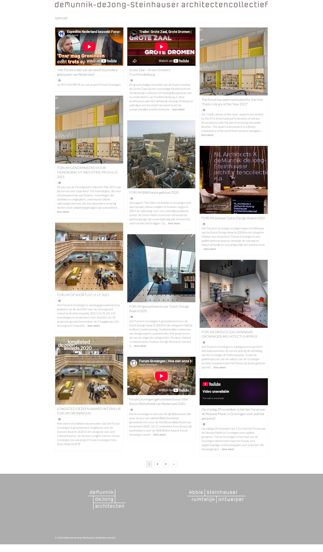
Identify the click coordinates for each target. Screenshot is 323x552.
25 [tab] (242, 88)
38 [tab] (249, 93)
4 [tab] (216, 83)
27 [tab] (251, 88)
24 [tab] (238, 88)
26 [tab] (247, 88)
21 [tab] (225, 88)
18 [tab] (211, 88)
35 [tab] (236, 93)
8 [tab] (234, 83)
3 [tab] (211, 83)
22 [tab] (229, 88)
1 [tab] (202, 83)
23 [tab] (234, 88)
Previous (204, 61)
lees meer (179, 109)
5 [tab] (220, 83)
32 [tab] (222, 93)
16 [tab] (202, 88)
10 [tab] (242, 83)
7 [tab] (229, 83)
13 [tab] (256, 83)
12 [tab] (251, 83)
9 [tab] (238, 83)
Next (263, 61)
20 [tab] (220, 88)
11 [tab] (247, 83)
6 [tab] (225, 83)
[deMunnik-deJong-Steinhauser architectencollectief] (161, 5)
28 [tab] (256, 88)
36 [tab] (240, 93)
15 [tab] (265, 83)
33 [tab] (227, 93)
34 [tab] (231, 93)
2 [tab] (207, 83)
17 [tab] (207, 88)
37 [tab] (245, 93)
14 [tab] (260, 83)
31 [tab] (218, 93)
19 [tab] (216, 88)
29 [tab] (260, 88)
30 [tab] (265, 88)
